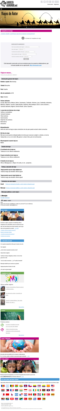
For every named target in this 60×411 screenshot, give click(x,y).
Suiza (12, 400)
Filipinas (7, 391)
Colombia (34, 387)
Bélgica (12, 387)
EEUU (53, 387)
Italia (39, 391)
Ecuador (43, 387)
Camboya (25, 387)
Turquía (25, 400)
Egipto (3, 391)
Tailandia (16, 400)
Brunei (21, 387)
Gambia (16, 391)
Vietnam (39, 400)
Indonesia (25, 391)
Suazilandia (3, 400)
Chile (30, 387)
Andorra (3, 387)
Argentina (7, 387)
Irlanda (35, 391)
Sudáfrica (7, 400)
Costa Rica (39, 387)
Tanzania (21, 400)
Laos (48, 391)
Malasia (53, 391)
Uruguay (34, 400)
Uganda (30, 400)
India (21, 391)
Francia (12, 391)
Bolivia (16, 387)
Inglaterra (30, 391)
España (48, 387)
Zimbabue (43, 400)
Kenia (44, 391)
